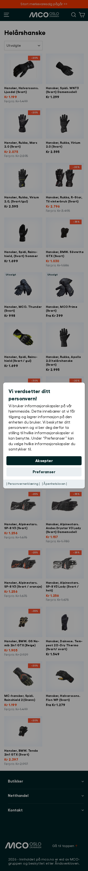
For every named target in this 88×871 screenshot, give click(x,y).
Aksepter (44, 461)
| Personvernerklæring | (23, 483)
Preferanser (44, 472)
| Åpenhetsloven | (54, 483)
